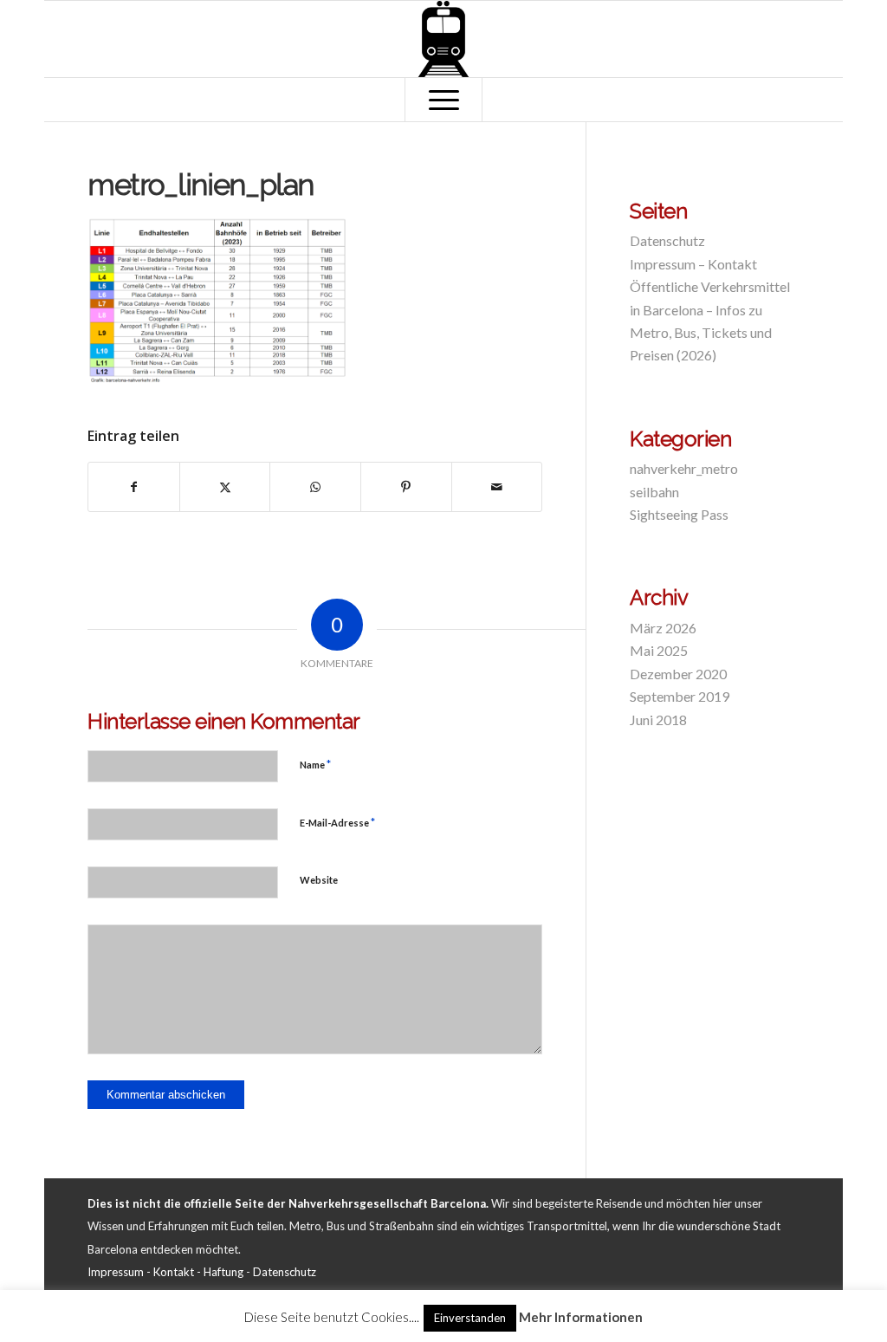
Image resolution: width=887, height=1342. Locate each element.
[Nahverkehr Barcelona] (443, 39)
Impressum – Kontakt (693, 264)
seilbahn (654, 491)
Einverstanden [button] (470, 1318)
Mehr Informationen (581, 1317)
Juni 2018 (658, 719)
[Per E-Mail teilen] (497, 487)
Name (315, 764)
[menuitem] (443, 99)
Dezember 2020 (678, 673)
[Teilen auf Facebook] (133, 487)
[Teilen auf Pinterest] (406, 487)
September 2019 (679, 696)
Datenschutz (667, 240)
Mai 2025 (659, 650)
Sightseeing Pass (679, 514)
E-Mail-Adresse (337, 822)
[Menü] (443, 99)
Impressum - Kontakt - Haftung (165, 1272)
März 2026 (663, 627)
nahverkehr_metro (684, 468)
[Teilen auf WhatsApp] (315, 487)
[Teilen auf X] (225, 487)
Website (319, 879)
